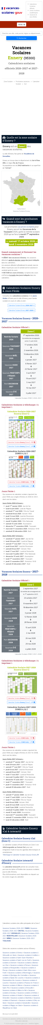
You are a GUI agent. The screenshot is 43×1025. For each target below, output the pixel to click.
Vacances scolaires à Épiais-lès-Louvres (19, 976)
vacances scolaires (26, 226)
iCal (25, 84)
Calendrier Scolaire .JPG (21, 486)
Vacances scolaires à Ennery (12, 952)
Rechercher (22, 38)
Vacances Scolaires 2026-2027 (16, 928)
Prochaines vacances (23, 81)
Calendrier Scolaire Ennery (21, 305)
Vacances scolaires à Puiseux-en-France (24, 982)
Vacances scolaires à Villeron (12, 985)
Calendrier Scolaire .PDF (21, 482)
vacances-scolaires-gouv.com (18, 1023)
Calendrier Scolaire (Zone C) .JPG (21, 446)
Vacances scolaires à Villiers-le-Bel (15, 990)
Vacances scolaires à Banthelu (21, 998)
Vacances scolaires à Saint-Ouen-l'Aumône (18, 957)
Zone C (22, 146)
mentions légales (34, 1023)
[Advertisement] (21, 108)
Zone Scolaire (8, 81)
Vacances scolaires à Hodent (13, 995)
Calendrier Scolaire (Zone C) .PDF (21, 442)
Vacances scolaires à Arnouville (22, 987)
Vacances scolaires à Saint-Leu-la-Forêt (17, 960)
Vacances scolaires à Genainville (19, 1003)
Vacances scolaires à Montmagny (20, 972)
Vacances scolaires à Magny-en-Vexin (20, 1004)
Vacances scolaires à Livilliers (28, 955)
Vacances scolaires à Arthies (27, 993)
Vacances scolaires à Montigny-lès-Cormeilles (21, 973)
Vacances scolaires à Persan (20, 965)
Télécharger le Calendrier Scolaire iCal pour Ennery (20, 854)
